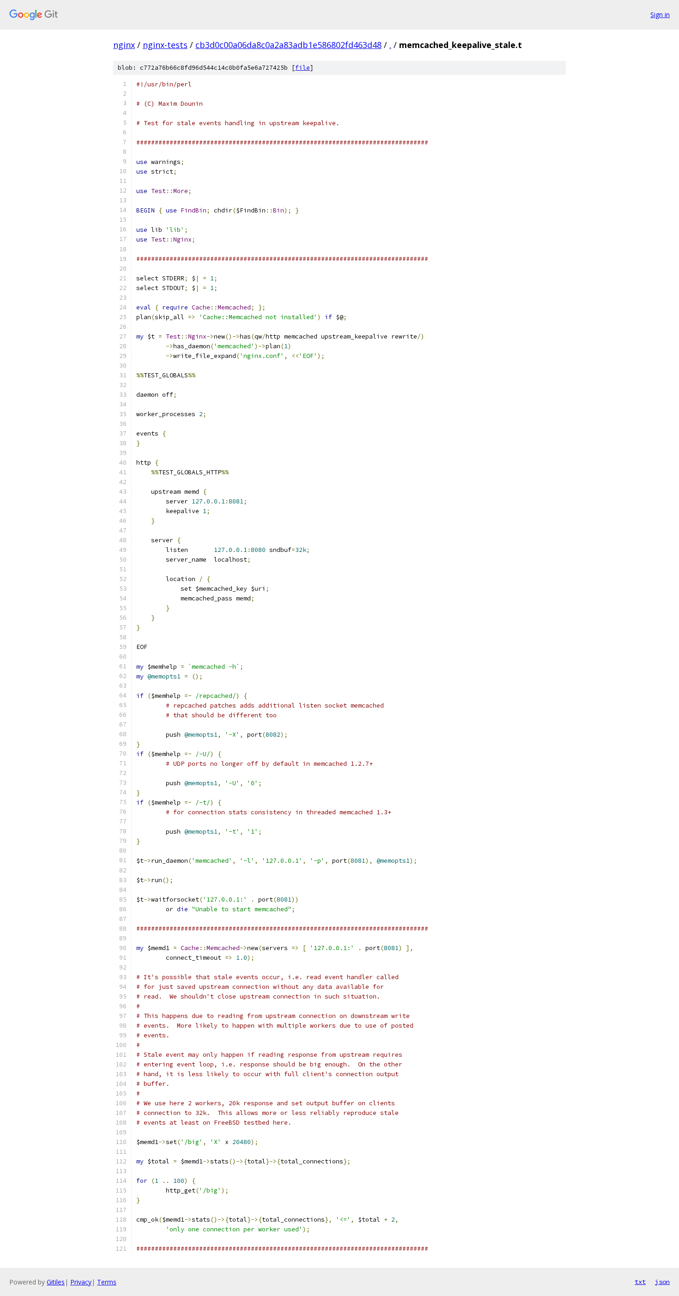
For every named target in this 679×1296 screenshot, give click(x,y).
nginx (124, 44)
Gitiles (56, 1282)
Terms (106, 1282)
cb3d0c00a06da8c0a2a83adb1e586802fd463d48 (288, 44)
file (302, 68)
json (662, 1282)
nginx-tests (165, 44)
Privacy (80, 1282)
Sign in (660, 14)
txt (640, 1282)
